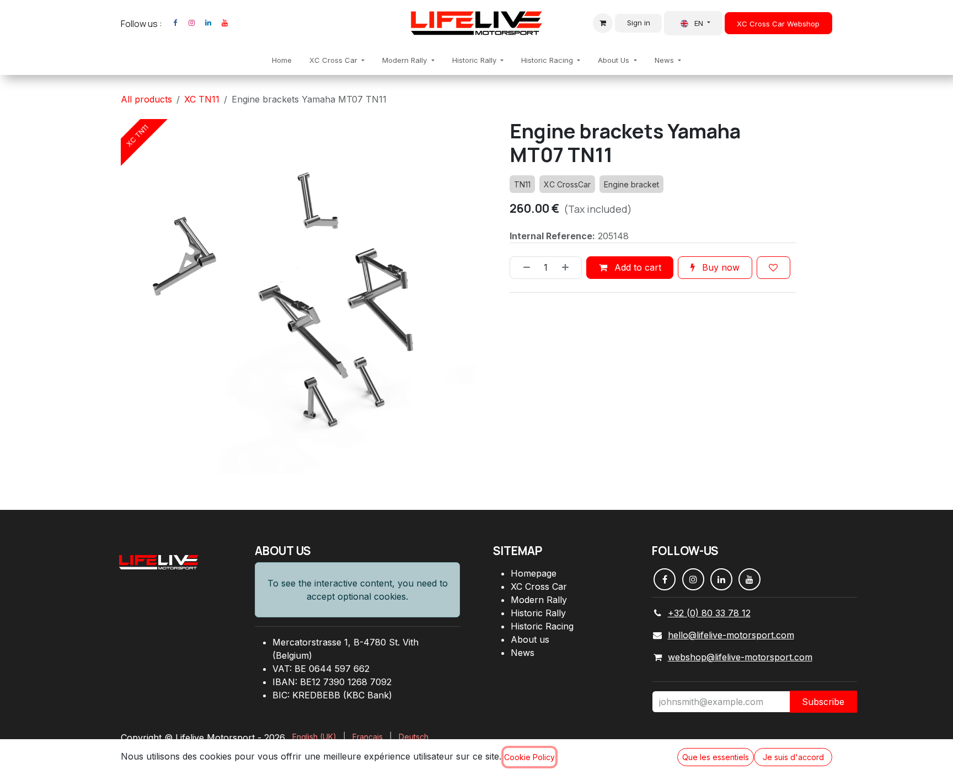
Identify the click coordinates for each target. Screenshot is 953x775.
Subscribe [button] (823, 701)
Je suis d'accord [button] (793, 757)
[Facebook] (175, 23)
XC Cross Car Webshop (778, 23)
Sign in (638, 22)
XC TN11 (201, 99)
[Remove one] (523, 267)
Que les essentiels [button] (715, 757)
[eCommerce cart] (603, 23)
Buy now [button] (719, 267)
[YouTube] (224, 23)
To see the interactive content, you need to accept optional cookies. (357, 590)
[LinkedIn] (208, 23)
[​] (238, 23)
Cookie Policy (529, 757)
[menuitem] (282, 60)
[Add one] (569, 267)
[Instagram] (191, 23)
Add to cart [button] (636, 267)
